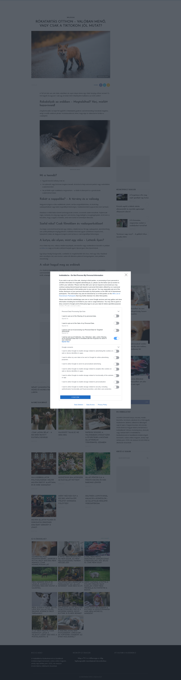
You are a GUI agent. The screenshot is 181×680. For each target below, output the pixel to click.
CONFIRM (75, 397)
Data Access (90, 404)
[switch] (116, 316)
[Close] (127, 275)
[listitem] (90, 311)
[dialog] (90, 340)
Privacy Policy (102, 404)
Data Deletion (78, 404)
